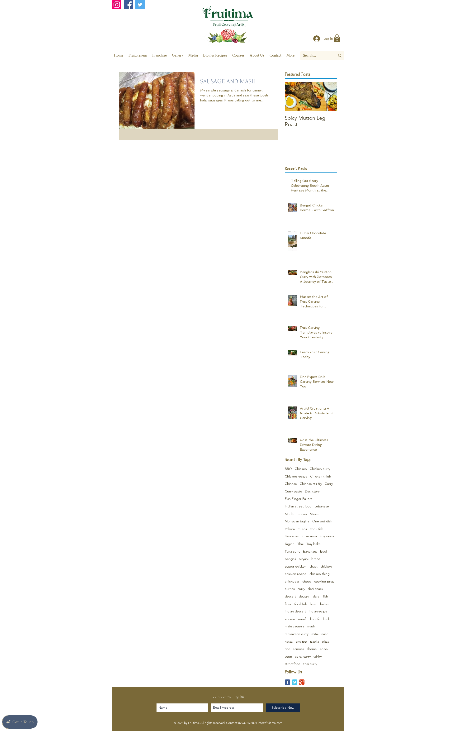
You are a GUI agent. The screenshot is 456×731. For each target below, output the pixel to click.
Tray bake (313, 544)
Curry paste (293, 491)
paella (314, 641)
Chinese (291, 484)
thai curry (310, 664)
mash (311, 626)
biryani (304, 559)
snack (324, 649)
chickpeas (292, 581)
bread (315, 559)
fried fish (300, 604)
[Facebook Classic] (287, 682)
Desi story (312, 491)
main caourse (294, 626)
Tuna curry (292, 551)
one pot (301, 641)
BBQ (288, 469)
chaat (313, 566)
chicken (326, 566)
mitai (314, 634)
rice (287, 649)
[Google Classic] (301, 682)
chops (306, 581)
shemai (312, 649)
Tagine (289, 544)
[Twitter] (140, 4)
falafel (316, 596)
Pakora (290, 529)
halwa (324, 604)
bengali (290, 559)
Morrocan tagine (297, 521)
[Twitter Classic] (294, 682)
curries (290, 589)
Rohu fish (316, 529)
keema (290, 619)
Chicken (301, 469)
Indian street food (298, 506)
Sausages (292, 536)
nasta (289, 641)
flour (288, 604)
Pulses (302, 529)
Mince (314, 514)
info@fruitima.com (270, 723)
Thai (300, 544)
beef (323, 551)
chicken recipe (296, 574)
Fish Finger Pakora (298, 499)
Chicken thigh (320, 476)
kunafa (302, 619)
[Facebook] (128, 4)
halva (313, 604)
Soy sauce (327, 536)
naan (324, 634)
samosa (298, 649)
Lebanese (321, 506)
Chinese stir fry (311, 484)
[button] (337, 38)
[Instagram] (116, 4)
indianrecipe (318, 611)
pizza (325, 641)
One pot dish (322, 521)
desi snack (315, 589)
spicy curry (303, 656)
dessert (290, 596)
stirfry (318, 656)
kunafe (315, 619)
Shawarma (309, 536)
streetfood (292, 664)
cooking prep (324, 581)
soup (288, 656)
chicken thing (319, 574)
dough (304, 596)
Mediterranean (296, 514)
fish (325, 596)
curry (301, 589)
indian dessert (295, 611)
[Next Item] (329, 96)
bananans (310, 551)
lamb (326, 619)
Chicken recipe (296, 476)
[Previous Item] (292, 96)
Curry (329, 484)
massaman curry (297, 634)
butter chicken (296, 566)
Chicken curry (320, 469)
